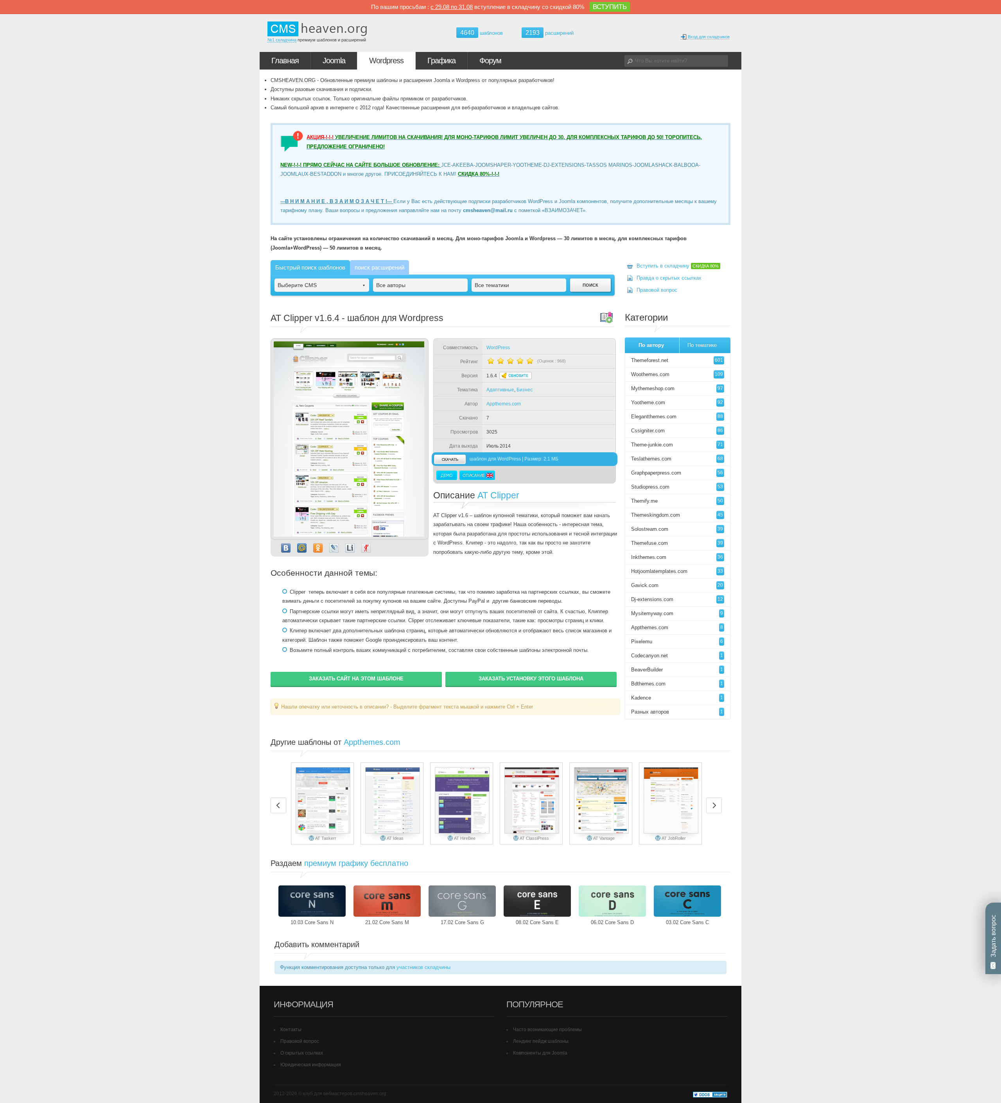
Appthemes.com (503, 404)
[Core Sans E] (537, 901)
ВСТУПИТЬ (610, 7)
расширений (550, 32)
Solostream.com (677, 529)
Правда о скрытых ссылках (669, 278)
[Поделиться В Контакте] (286, 548)
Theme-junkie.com (677, 445)
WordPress (498, 347)
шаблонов (481, 33)
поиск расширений (379, 267)
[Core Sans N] (312, 901)
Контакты (290, 1029)
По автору (651, 345)
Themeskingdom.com (677, 515)
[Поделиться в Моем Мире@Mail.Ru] (302, 548)
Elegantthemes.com (677, 416)
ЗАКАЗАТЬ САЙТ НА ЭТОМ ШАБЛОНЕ (356, 679)
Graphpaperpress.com (677, 473)
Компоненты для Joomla (540, 1053)
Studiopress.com (677, 487)
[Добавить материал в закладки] (606, 317)
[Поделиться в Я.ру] (366, 548)
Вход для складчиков (708, 36)
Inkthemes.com (677, 557)
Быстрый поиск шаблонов (310, 267)
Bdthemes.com (677, 684)
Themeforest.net (677, 360)
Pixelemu (677, 641)
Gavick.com (677, 585)
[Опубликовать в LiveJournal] (334, 548)
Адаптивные (500, 390)
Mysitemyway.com (677, 613)
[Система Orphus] (597, 706)
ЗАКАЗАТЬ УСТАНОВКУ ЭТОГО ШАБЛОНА (531, 679)
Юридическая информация (310, 1064)
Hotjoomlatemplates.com (677, 571)
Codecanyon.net (677, 656)
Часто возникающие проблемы (547, 1029)
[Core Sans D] (612, 901)
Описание (477, 475)
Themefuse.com (677, 543)
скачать (450, 459)
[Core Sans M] (387, 901)
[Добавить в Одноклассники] (318, 548)
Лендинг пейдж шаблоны (541, 1041)
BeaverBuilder (677, 670)
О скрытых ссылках (301, 1053)
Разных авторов (677, 712)
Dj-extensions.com (677, 599)
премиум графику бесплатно (356, 863)
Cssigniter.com (677, 431)
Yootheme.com (677, 402)
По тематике (702, 345)
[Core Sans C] (687, 901)
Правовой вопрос (657, 290)
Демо (446, 475)
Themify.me (677, 501)
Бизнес (525, 390)
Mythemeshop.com (677, 388)
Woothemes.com (677, 374)
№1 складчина (281, 39)
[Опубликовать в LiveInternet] (350, 548)
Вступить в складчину (678, 266)
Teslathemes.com (677, 459)
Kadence (677, 698)
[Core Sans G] (462, 901)
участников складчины (423, 967)
